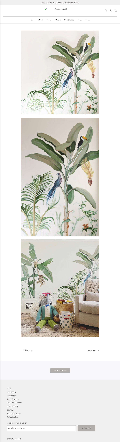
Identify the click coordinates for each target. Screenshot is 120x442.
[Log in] (110, 10)
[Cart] (116, 10)
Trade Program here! (71, 2)
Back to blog (60, 370)
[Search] (105, 10)
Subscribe (86, 428)
